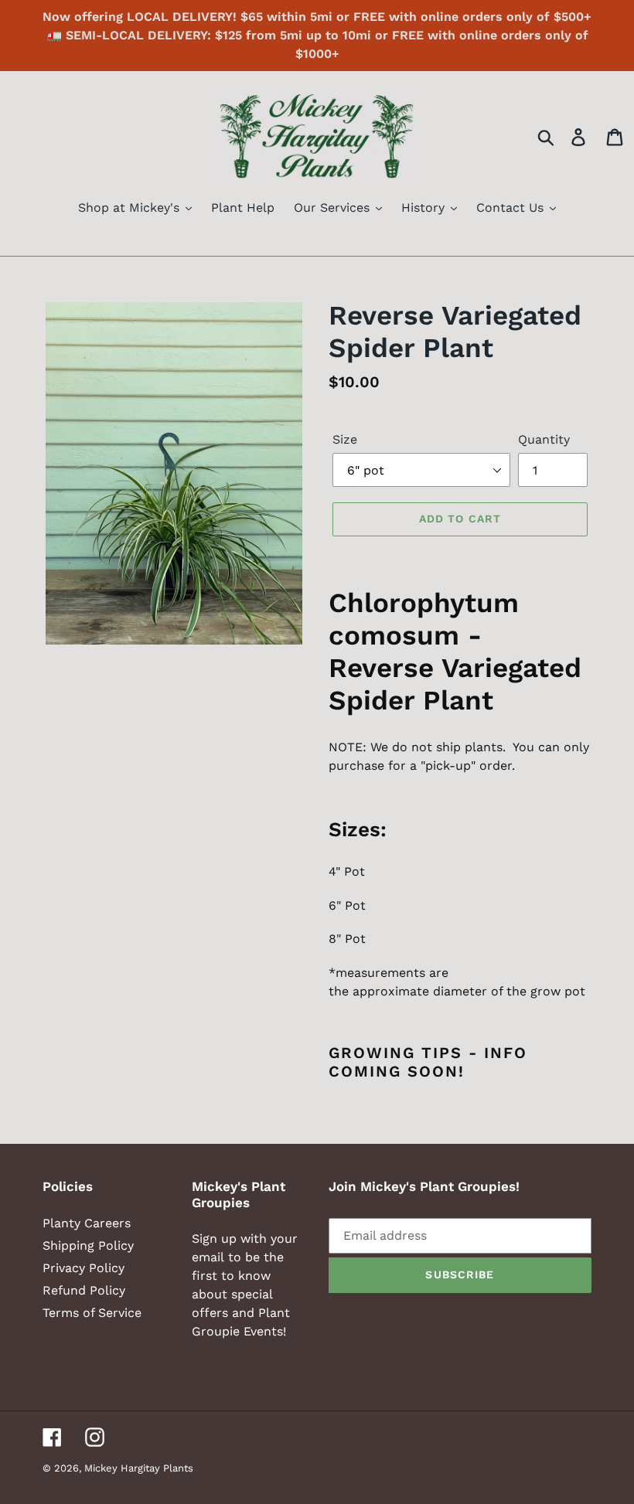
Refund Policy (84, 1290)
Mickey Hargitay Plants (138, 1468)
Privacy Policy (83, 1268)
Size (344, 439)
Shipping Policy (88, 1245)
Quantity (544, 439)
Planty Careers (87, 1223)
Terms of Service (92, 1312)
